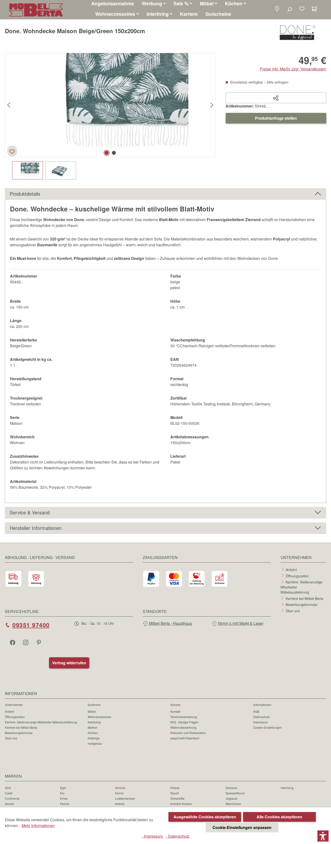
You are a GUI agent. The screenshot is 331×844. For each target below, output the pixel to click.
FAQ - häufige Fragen (184, 722)
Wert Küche (233, 804)
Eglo (63, 788)
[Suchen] (289, 9)
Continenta (12, 798)
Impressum (260, 722)
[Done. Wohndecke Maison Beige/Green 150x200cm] (110, 105)
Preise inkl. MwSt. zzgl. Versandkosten (293, 69)
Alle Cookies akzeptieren (279, 817)
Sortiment (94, 705)
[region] (110, 116)
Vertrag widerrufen (69, 663)
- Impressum (153, 836)
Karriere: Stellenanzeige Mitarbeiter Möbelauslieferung (41, 722)
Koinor (119, 793)
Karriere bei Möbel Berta (304, 598)
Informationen (262, 705)
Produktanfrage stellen (276, 118)
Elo (62, 793)
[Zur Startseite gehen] (36, 9)
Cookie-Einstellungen (267, 727)
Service (175, 705)
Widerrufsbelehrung (183, 727)
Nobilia (120, 804)
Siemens (231, 788)
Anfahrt (291, 569)
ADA (8, 788)
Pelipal (175, 788)
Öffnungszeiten (297, 575)
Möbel (92, 711)
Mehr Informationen (38, 825)
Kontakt (175, 711)
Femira (64, 804)
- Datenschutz (177, 836)
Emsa (64, 798)
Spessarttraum (235, 793)
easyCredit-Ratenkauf (184, 738)
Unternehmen (14, 705)
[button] (277, 9)
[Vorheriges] (8, 105)
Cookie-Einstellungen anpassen (242, 827)
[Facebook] (13, 642)
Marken (93, 727)
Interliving (94, 722)
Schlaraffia (177, 798)
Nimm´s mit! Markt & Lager (240, 623)
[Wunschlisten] (301, 9)
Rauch (174, 793)
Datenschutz (261, 717)
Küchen (93, 733)
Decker (9, 804)
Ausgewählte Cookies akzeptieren (204, 817)
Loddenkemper (125, 798)
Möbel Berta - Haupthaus (170, 623)
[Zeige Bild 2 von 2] (114, 153)
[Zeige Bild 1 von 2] (107, 153)
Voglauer (231, 798)
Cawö (9, 793)
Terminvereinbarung (183, 717)
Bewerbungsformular (302, 604)
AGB (256, 711)
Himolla (120, 788)
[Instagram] (26, 642)
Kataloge (94, 738)
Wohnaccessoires (99, 717)
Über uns (293, 610)
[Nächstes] (211, 105)
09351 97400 (31, 625)
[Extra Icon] (39, 642)
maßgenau (95, 743)
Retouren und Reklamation (188, 733)
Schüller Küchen (181, 804)
